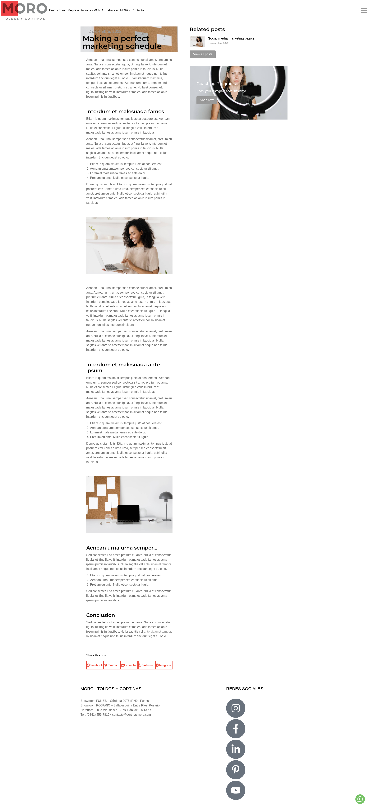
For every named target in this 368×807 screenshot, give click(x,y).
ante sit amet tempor (157, 564)
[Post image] (197, 41)
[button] (95, 665)
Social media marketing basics (231, 38)
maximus (116, 164)
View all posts (202, 54)
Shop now (207, 100)
